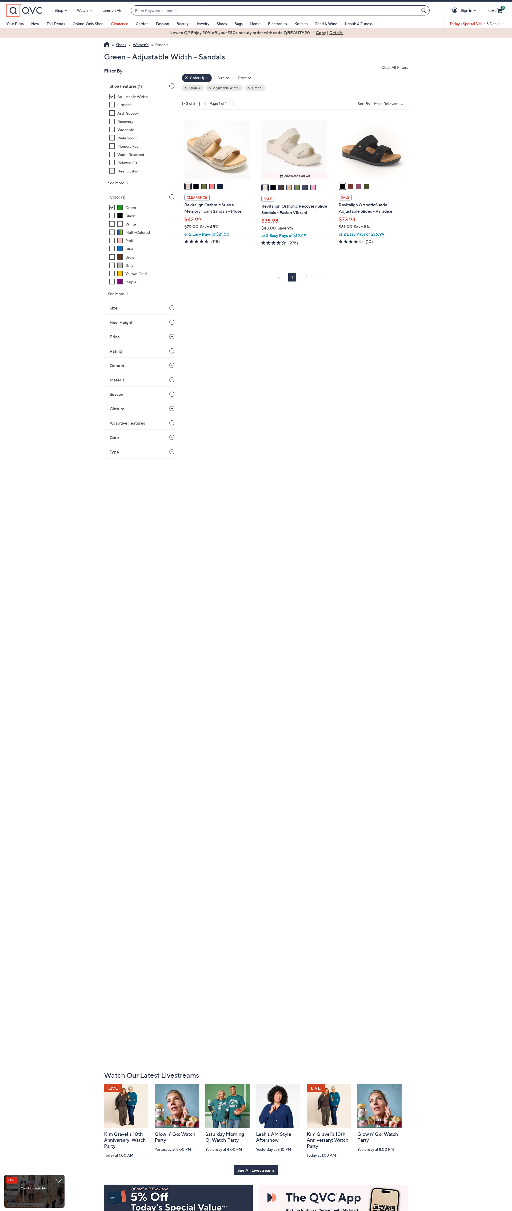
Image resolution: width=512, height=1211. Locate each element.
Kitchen (301, 23)
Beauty (183, 23)
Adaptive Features (127, 423)
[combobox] (275, 10)
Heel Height (121, 322)
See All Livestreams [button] (256, 1170)
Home (255, 23)
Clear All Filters (394, 67)
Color (117, 197)
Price (115, 336)
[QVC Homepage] (106, 45)
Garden (142, 23)
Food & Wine (326, 23)
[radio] (188, 186)
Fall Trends (56, 23)
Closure (117, 408)
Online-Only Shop (88, 23)
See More (116, 182)
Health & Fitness (359, 23)
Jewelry (202, 23)
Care (114, 437)
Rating (116, 351)
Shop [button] (59, 10)
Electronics (277, 23)
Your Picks (15, 23)
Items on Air (111, 10)
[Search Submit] (424, 10)
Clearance (119, 23)
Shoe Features (126, 86)
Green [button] (256, 88)
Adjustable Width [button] (226, 88)
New (35, 23)
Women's (141, 44)
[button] (455, 10)
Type (114, 451)
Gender (117, 365)
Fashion (162, 23)
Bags (238, 23)
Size (114, 308)
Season (116, 394)
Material (118, 380)
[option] (256, 32)
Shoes (222, 23)
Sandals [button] (194, 88)
